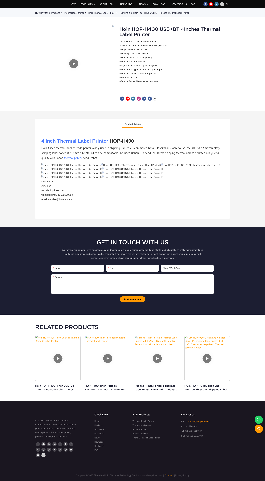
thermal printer (73, 158)
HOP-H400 (124, 13)
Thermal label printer (74, 13)
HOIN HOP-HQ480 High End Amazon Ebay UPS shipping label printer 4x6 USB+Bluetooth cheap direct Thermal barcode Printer (205, 387)
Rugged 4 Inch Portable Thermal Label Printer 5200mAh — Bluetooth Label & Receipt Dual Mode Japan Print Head (157, 387)
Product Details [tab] (132, 124)
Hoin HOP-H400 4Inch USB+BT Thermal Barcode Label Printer (54, 387)
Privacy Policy (182, 475)
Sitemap (168, 475)
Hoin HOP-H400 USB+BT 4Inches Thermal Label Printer (161, 13)
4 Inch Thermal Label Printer (101, 13)
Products (55, 13)
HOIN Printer (41, 13)
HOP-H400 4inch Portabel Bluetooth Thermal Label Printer (105, 387)
